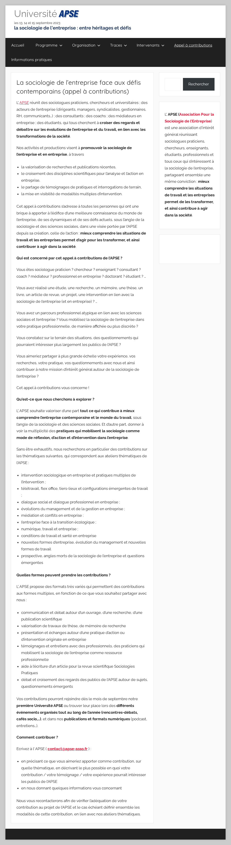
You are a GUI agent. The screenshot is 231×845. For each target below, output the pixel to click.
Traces (116, 45)
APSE (24, 102)
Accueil (17, 45)
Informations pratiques (31, 59)
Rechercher (198, 84)
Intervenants (148, 45)
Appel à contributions (193, 45)
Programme (47, 45)
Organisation (83, 45)
